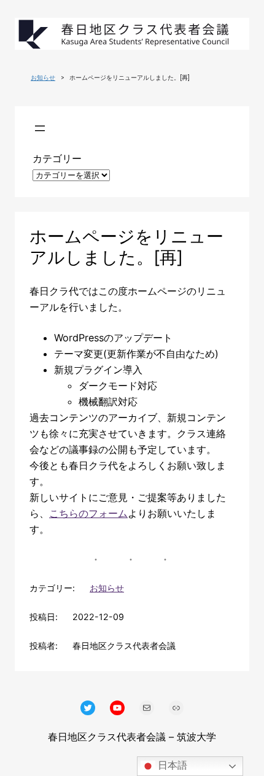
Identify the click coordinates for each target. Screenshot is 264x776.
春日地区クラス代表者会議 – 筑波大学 (132, 737)
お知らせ (43, 77)
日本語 (171, 765)
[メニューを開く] (40, 128)
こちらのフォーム (88, 513)
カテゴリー (57, 158)
